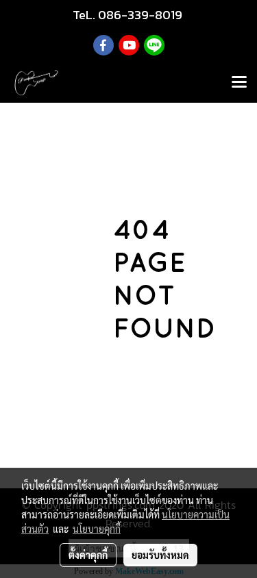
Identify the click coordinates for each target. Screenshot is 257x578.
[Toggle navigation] (239, 83)
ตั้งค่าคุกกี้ (88, 555)
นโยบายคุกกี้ (97, 529)
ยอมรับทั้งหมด (160, 555)
